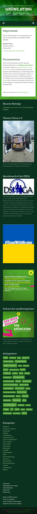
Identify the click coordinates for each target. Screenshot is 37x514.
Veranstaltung (7, 467)
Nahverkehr (21, 405)
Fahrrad (18, 381)
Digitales (5, 433)
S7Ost (17, 409)
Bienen (6, 369)
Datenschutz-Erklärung (21, 92)
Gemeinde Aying (8, 488)
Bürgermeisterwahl (14, 369)
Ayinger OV (25, 358)
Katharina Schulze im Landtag (12, 503)
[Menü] (3, 23)
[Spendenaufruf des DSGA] (18, 194)
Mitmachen (6, 490)
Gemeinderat (27, 381)
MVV (24, 400)
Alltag (5, 358)
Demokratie (6, 431)
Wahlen (5, 470)
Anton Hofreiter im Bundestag (12, 501)
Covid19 (15, 373)
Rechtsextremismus (9, 463)
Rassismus (6, 459)
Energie (27, 373)
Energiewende (18, 377)
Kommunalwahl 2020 (9, 396)
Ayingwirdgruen (21, 361)
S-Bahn (6, 409)
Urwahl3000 (27, 509)
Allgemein (6, 426)
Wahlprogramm (16, 413)
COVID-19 (7, 373)
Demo (21, 373)
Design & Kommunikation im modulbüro (20, 511)
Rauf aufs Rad (7, 461)
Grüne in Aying (24, 385)
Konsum (18, 396)
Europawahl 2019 (8, 437)
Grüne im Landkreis (9, 499)
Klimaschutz (22, 392)
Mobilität (16, 400)
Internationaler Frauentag (9, 392)
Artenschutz (13, 358)
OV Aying (28, 405)
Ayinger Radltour (8, 361)
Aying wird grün (10, 365)
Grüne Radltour (8, 388)
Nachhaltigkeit (10, 405)
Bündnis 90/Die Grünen (10, 497)
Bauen (20, 365)
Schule (22, 409)
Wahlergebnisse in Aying (10, 485)
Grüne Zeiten (7, 444)
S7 (12, 409)
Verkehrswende (7, 413)
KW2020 (25, 396)
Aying (19, 358)
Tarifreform (29, 409)
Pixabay (5, 80)
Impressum (6, 483)
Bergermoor (26, 365)
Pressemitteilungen (9, 457)
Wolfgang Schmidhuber (25, 65)
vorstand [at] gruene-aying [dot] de (13, 51)
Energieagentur (7, 377)
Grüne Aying (18, 9)
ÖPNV (24, 413)
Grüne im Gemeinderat (10, 385)
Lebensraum (6, 446)
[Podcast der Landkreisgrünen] (18, 337)
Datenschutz (6, 492)
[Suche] (33, 23)
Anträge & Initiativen (9, 429)
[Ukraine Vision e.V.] (18, 162)
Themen (5, 465)
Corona (22, 369)
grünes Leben (19, 388)
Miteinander (7, 400)
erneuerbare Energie (9, 381)
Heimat (28, 388)
